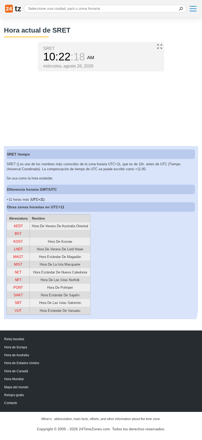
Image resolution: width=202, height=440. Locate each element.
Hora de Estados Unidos (21, 363)
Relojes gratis (14, 395)
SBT (18, 303)
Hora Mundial (14, 379)
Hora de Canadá (16, 371)
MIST (18, 264)
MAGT (18, 257)
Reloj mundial (14, 339)
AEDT (18, 226)
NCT (18, 272)
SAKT (18, 295)
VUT (18, 311)
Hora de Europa (15, 347)
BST (18, 234)
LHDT (18, 249)
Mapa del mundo (16, 387)
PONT (18, 287)
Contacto (10, 403)
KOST (18, 242)
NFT (18, 280)
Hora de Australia (16, 355)
